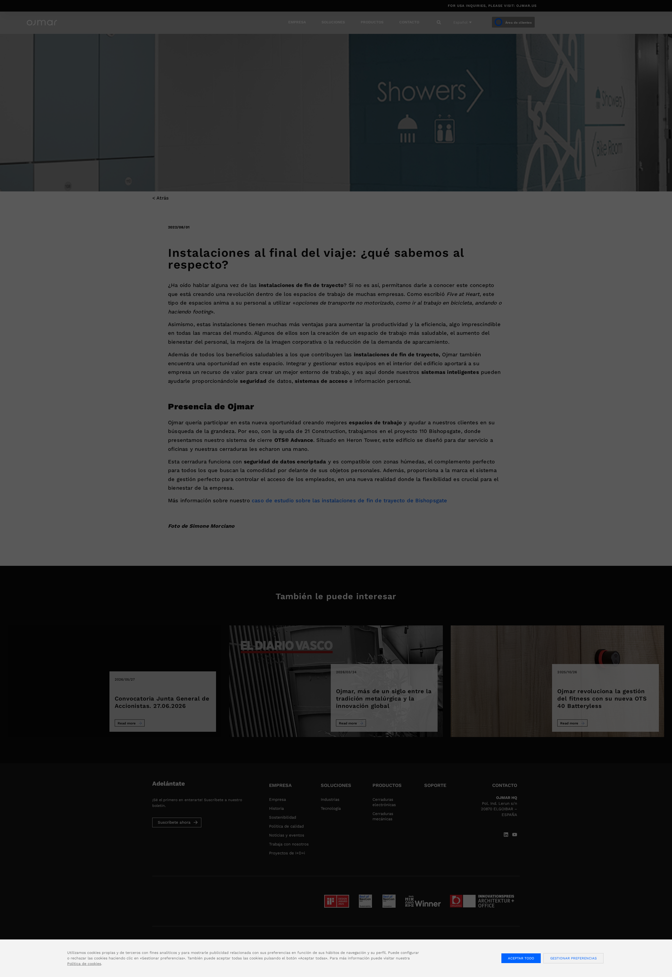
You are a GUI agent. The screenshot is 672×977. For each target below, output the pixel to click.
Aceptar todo (521, 958)
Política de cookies (84, 964)
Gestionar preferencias (573, 958)
